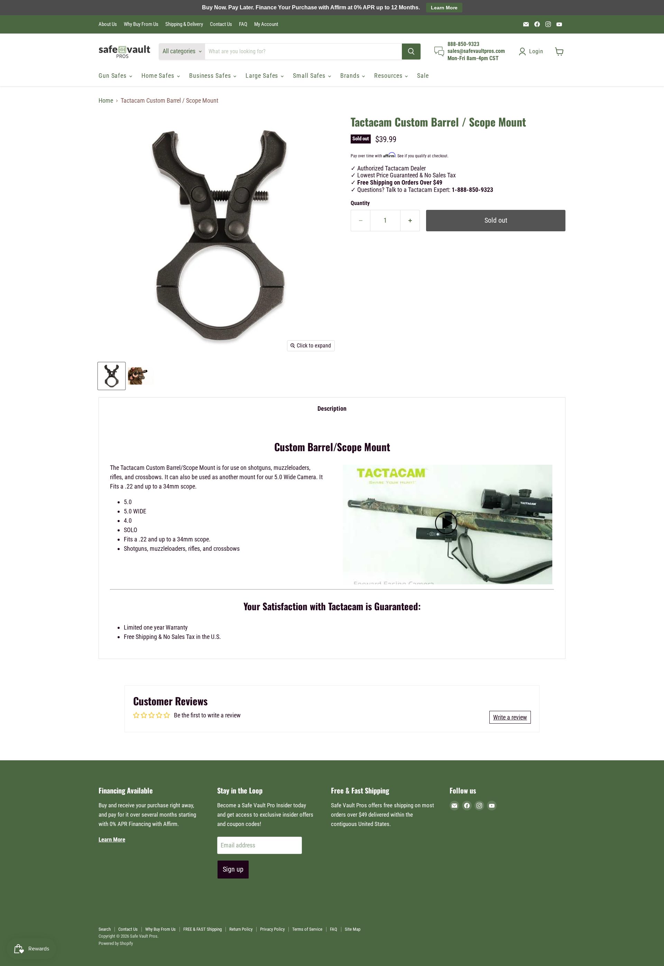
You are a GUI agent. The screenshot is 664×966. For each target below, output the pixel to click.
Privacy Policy (272, 929)
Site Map (352, 929)
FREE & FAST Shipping (202, 929)
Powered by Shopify (116, 943)
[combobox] (303, 51)
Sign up (233, 869)
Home (106, 100)
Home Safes (158, 75)
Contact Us (221, 24)
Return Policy (240, 929)
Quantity (360, 203)
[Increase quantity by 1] (410, 220)
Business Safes (211, 75)
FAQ (243, 24)
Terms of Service (307, 929)
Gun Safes (113, 75)
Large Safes (263, 75)
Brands (350, 75)
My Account (266, 24)
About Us (108, 24)
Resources (389, 75)
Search (105, 929)
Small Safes (310, 75)
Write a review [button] (510, 717)
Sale (423, 75)
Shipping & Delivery (184, 24)
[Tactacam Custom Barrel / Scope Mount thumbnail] (111, 376)
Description (332, 408)
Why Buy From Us (141, 24)
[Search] (411, 51)
